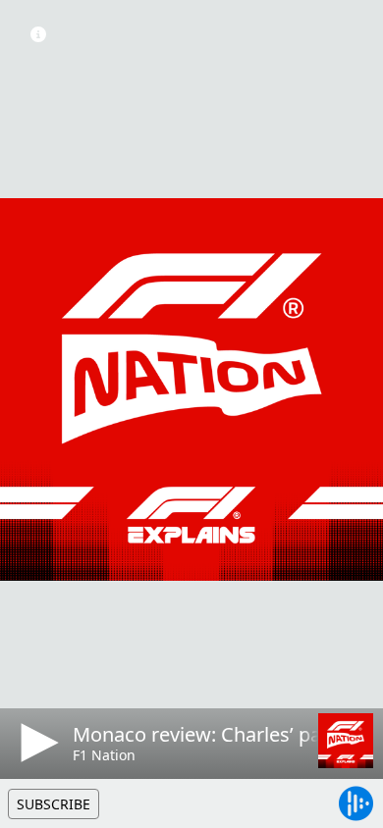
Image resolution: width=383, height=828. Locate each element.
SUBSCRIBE (53, 804)
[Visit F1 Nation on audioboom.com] (345, 740)
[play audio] (36, 742)
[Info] (38, 34)
